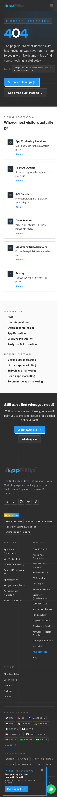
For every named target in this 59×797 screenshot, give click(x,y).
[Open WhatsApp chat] (51, 789)
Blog (35, 657)
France (11, 728)
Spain (10, 739)
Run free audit (14, 789)
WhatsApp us (29, 439)
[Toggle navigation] (52, 5)
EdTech (9, 764)
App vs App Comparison (39, 556)
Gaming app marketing (22, 359)
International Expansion (21, 527)
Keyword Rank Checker (40, 565)
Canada (24, 723)
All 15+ (9, 745)
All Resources (40, 651)
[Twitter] (14, 502)
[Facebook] (36, 502)
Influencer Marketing (21, 327)
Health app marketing (21, 376)
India (41, 739)
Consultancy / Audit (17, 532)
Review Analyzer (41, 572)
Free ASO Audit (40, 549)
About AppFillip (11, 674)
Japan (27, 728)
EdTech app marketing (22, 370)
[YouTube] (28, 502)
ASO (10, 316)
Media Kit (37, 646)
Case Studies (10, 679)
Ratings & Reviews (13, 600)
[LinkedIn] (7, 502)
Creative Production (20, 338)
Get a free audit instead (23, 92)
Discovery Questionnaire (40, 597)
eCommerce (25, 764)
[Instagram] (21, 502)
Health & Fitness (42, 759)
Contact (8, 696)
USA (9, 718)
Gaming (9, 759)
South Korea (35, 734)
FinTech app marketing (22, 365)
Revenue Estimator (42, 589)
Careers (8, 685)
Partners (8, 691)
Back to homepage (24, 82)
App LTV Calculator (42, 620)
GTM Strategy (13, 521)
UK (21, 718)
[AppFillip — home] (15, 5)
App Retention (17, 333)
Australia (37, 718)
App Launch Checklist (43, 626)
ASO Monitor (39, 578)
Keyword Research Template (42, 633)
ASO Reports (39, 583)
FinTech (23, 759)
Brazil (26, 739)
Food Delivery (44, 764)
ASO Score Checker (42, 609)
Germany (41, 723)
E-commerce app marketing (25, 381)
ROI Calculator (40, 615)
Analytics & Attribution (22, 344)
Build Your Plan (40, 603)
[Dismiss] (42, 770)
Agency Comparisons (43, 640)
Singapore (13, 734)
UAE (9, 723)
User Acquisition (18, 322)
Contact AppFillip (28, 429)
